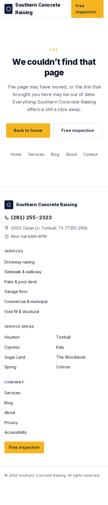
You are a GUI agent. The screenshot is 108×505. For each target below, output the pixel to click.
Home (16, 154)
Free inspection (86, 8)
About (71, 154)
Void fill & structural (21, 311)
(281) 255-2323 (31, 217)
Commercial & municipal (25, 301)
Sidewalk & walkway (23, 271)
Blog (55, 154)
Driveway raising (19, 262)
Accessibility (15, 432)
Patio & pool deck (20, 281)
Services (36, 154)
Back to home (28, 130)
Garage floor (16, 291)
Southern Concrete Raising (37, 8)
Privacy (11, 422)
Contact (90, 154)
